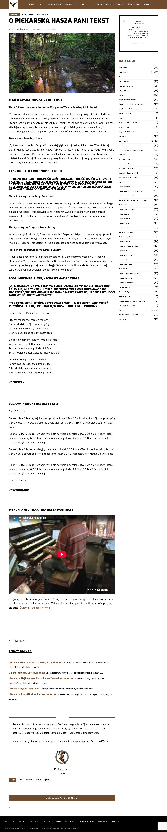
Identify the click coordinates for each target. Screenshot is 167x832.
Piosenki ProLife (124, 296)
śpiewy (47, 780)
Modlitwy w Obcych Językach (128, 173)
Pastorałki (122, 182)
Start (31, 4)
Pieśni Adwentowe (125, 187)
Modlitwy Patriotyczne (126, 168)
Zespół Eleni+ (123, 319)
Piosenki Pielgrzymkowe (127, 292)
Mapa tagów (102, 821)
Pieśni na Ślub (124, 251)
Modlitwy (86, 4)
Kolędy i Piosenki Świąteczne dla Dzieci (132, 109)
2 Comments (36, 29)
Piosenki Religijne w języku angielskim (132, 301)
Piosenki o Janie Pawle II (127, 283)
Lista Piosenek (71, 4)
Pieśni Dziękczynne (125, 205)
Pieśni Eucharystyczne (126, 209)
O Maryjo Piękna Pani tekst (24, 688)
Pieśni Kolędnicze (125, 219)
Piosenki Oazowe (125, 287)
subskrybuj (44, 603)
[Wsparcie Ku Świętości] (138, 21)
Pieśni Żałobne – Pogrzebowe (129, 273)
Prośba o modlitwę (115, 4)
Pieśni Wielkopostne (126, 269)
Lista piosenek (27, 14)
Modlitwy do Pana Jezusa (127, 164)
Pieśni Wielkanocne (125, 264)
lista (20, 780)
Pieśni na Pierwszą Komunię (128, 246)
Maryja (29, 780)
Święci (41, 4)
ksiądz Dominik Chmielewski (128, 123)
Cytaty (121, 77)
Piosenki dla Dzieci (125, 278)
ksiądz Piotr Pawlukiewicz (127, 132)
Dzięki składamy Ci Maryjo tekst (27, 672)
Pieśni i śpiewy (124, 214)
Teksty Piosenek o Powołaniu (129, 315)
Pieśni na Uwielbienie (126, 255)
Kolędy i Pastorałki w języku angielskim (132, 104)
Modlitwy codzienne (126, 159)
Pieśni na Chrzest (125, 241)
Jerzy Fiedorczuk (124, 91)
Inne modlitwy (124, 81)
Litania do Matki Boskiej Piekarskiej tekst (32, 694)
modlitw (88, 603)
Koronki (121, 118)
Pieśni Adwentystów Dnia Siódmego (131, 191)
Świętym (25, 607)
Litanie (121, 145)
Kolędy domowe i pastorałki (128, 100)
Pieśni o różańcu (124, 260)
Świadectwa (133, 4)
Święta (99, 4)
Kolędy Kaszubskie (125, 113)
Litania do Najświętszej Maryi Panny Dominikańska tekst (41, 678)
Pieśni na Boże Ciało (125, 237)
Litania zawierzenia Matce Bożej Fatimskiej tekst (37, 662)
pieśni (78, 603)
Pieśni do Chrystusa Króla (127, 196)
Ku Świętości (123, 136)
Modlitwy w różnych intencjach (129, 177)
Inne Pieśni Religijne (126, 86)
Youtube (23, 603)
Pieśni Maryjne (42, 14)
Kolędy (121, 95)
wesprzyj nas (82, 599)
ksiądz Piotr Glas (124, 127)
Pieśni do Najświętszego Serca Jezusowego (133, 200)
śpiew (38, 780)
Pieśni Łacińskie (124, 223)
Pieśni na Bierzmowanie (127, 232)
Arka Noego (123, 68)
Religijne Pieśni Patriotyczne (128, 306)
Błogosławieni (54, 4)
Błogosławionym (41, 607)
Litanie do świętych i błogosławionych (132, 150)
